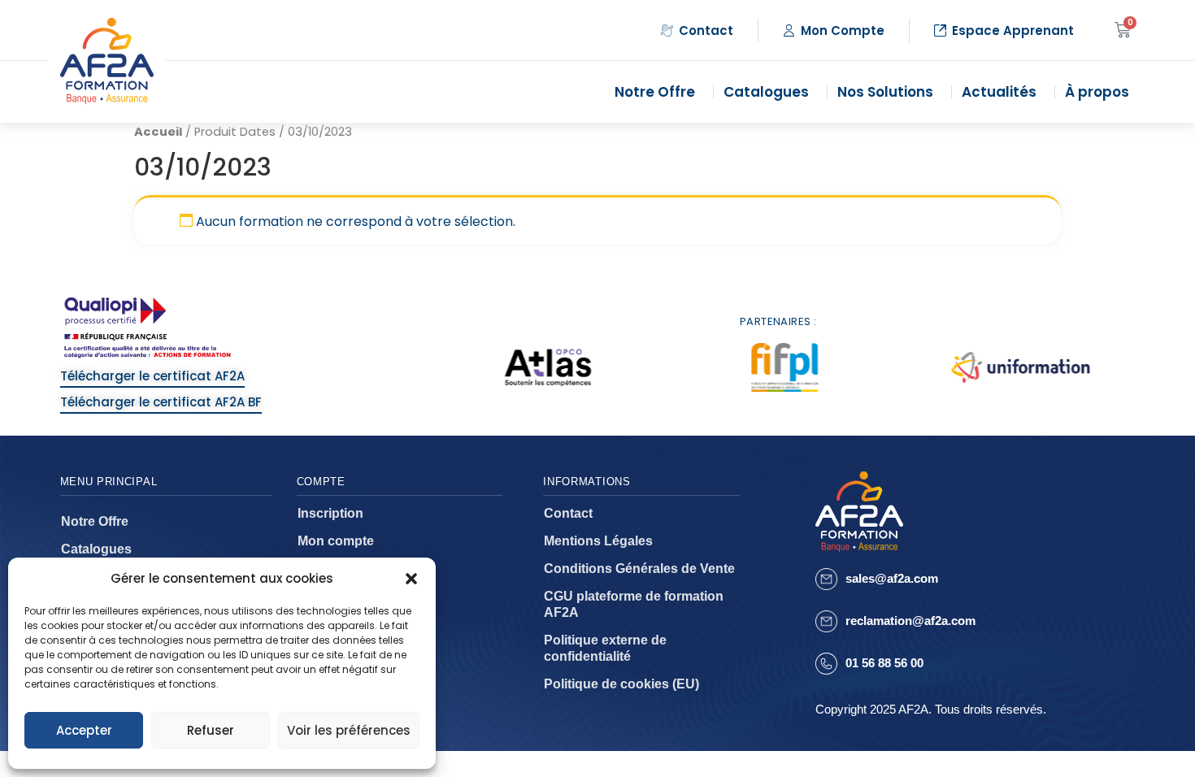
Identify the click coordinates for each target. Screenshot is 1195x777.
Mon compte (336, 541)
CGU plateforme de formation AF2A (634, 604)
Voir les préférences (349, 730)
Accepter (84, 730)
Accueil (158, 132)
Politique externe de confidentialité (605, 648)
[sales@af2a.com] (826, 579)
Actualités (999, 92)
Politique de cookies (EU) (621, 684)
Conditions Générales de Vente (639, 568)
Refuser (210, 730)
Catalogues (766, 92)
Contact (568, 513)
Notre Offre (655, 92)
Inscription (330, 513)
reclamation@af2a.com (910, 620)
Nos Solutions (885, 92)
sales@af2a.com (891, 578)
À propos (1097, 92)
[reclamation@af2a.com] (826, 621)
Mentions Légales (598, 541)
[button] (411, 579)
